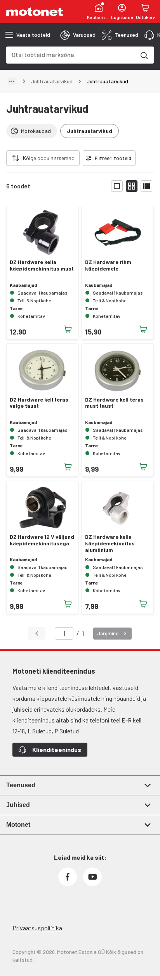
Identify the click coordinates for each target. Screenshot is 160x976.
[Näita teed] (12, 81)
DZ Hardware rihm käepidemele (108, 265)
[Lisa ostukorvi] (68, 329)
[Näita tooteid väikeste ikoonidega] (131, 186)
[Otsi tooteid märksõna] (143, 55)
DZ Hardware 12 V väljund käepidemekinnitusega (42, 540)
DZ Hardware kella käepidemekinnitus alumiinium (110, 543)
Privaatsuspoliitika (37, 927)
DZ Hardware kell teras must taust (114, 403)
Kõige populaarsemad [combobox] (49, 158)
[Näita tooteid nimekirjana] (146, 186)
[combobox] (71, 54)
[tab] (78, 35)
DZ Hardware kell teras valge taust (39, 403)
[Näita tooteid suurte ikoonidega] (117, 186)
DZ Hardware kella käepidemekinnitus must (42, 265)
